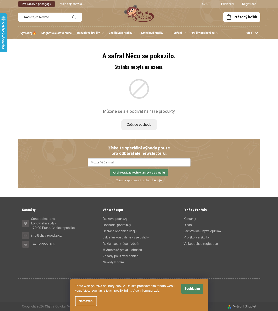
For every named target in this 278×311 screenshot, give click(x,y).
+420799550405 (43, 244)
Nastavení (86, 301)
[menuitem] (28, 33)
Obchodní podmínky (117, 225)
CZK (205, 4)
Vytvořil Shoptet (244, 306)
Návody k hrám (113, 262)
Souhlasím (192, 289)
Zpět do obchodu (139, 125)
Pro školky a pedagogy (36, 4)
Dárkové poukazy (115, 219)
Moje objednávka (71, 4)
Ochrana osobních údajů (120, 231)
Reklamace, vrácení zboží (121, 244)
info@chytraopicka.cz (46, 235)
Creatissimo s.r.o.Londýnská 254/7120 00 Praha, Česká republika (53, 223)
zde (156, 290)
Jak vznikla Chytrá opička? (202, 231)
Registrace (249, 4)
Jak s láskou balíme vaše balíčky (126, 237)
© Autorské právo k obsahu (122, 250)
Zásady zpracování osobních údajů (139, 180)
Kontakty (190, 219)
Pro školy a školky (197, 237)
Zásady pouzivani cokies (120, 256)
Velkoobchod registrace (201, 244)
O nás (188, 225)
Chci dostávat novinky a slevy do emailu (139, 172)
